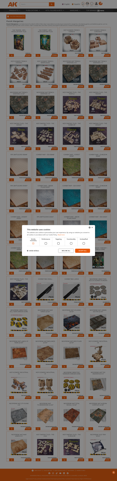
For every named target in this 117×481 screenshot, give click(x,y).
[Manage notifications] (113, 472)
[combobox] (89, 227)
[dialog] (58, 240)
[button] (33, 251)
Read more (61, 235)
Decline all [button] (66, 251)
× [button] (92, 227)
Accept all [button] (83, 251)
